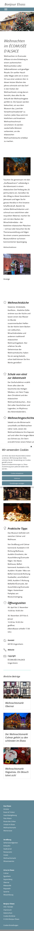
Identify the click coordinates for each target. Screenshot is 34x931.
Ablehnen (17, 478)
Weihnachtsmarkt (9, 828)
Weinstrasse (7, 831)
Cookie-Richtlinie (9, 916)
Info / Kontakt (8, 907)
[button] (31, 446)
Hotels (5, 855)
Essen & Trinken (9, 812)
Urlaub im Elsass (9, 824)
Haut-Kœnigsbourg (10, 815)
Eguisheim (7, 876)
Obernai (6, 882)
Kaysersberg (7, 879)
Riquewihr (7, 888)
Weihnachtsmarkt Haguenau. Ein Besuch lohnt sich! (17, 772)
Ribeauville (7, 885)
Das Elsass (7, 806)
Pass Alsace (7, 818)
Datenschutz (7, 913)
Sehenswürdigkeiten (10, 843)
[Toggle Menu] (5, 9)
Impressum (7, 910)
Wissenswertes (8, 861)
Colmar (6, 873)
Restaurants (7, 852)
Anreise (6, 809)
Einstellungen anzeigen (17, 483)
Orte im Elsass (8, 870)
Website (11, 650)
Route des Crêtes (9, 821)
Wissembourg (8, 895)
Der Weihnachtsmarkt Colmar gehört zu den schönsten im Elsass (16, 737)
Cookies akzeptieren (17, 473)
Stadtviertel (7, 849)
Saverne (6, 892)
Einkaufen (6, 846)
